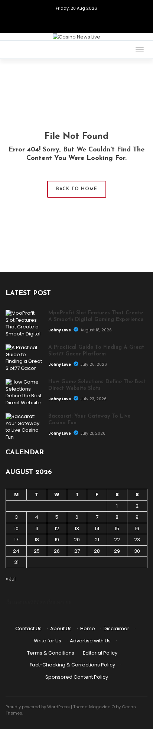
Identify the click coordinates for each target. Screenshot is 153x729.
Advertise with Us (90, 640)
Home (87, 628)
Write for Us (47, 640)
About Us (61, 628)
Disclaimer (116, 628)
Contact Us (28, 628)
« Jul (11, 578)
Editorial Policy (100, 652)
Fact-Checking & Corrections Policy (72, 664)
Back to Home (76, 189)
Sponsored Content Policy (76, 676)
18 (37, 539)
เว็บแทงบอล (59, 602)
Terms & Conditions (50, 652)
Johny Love (60, 330)
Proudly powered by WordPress (38, 707)
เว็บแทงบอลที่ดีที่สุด (26, 602)
